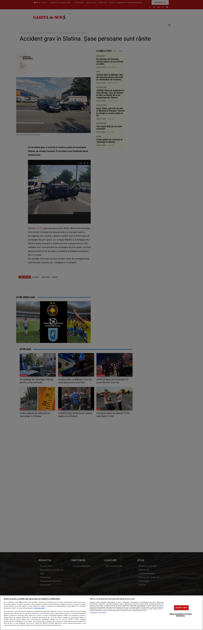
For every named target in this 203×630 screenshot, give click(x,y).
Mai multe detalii (39, 608)
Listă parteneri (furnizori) (98, 612)
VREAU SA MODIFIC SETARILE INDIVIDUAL (180, 615)
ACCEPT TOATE (181, 608)
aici (56, 619)
